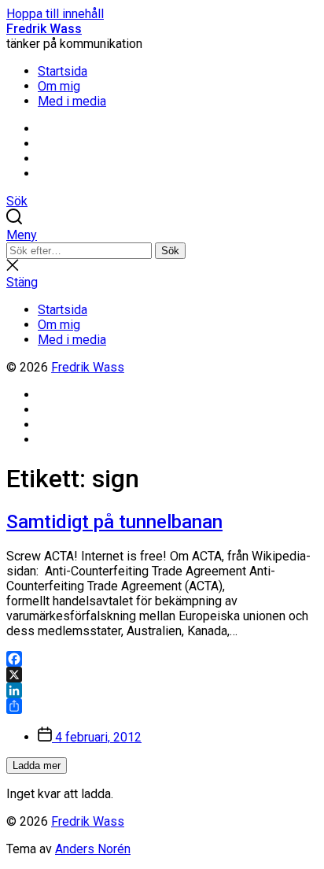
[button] (162, 234)
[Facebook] (162, 659)
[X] (162, 674)
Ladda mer (37, 765)
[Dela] (162, 706)
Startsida (62, 71)
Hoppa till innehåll (55, 13)
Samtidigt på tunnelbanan (114, 522)
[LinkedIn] (162, 690)
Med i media (72, 101)
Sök (170, 251)
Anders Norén (93, 848)
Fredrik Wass (44, 28)
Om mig (59, 86)
